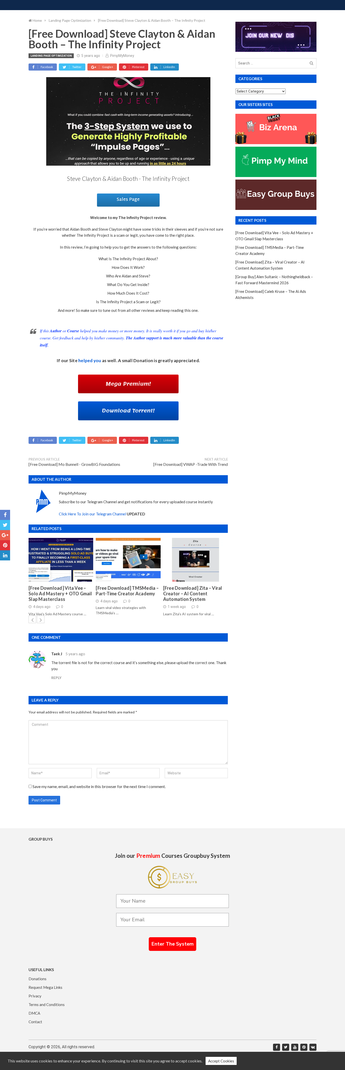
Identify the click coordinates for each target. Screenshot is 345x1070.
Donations (37, 978)
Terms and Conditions (47, 1004)
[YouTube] (294, 1047)
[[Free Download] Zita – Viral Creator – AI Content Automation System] (195, 560)
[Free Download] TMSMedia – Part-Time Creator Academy (127, 590)
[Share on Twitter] (5, 525)
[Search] (311, 63)
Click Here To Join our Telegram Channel (92, 514)
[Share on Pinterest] (5, 545)
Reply (56, 677)
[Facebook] (276, 1047)
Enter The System (172, 944)
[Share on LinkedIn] (5, 555)
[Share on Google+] (5, 535)
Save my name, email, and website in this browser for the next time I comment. (99, 786)
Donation (143, 360)
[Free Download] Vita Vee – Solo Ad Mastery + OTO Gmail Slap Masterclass (60, 593)
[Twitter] (285, 1047)
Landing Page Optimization (51, 55)
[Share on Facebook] (5, 515)
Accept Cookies (221, 1061)
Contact (35, 1021)
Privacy (35, 996)
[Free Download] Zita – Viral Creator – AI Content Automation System (192, 593)
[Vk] (312, 1047)
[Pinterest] (303, 1047)
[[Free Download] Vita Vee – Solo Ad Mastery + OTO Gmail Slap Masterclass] (61, 560)
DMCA (34, 1013)
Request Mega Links (45, 987)
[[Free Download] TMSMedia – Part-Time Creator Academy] (128, 560)
